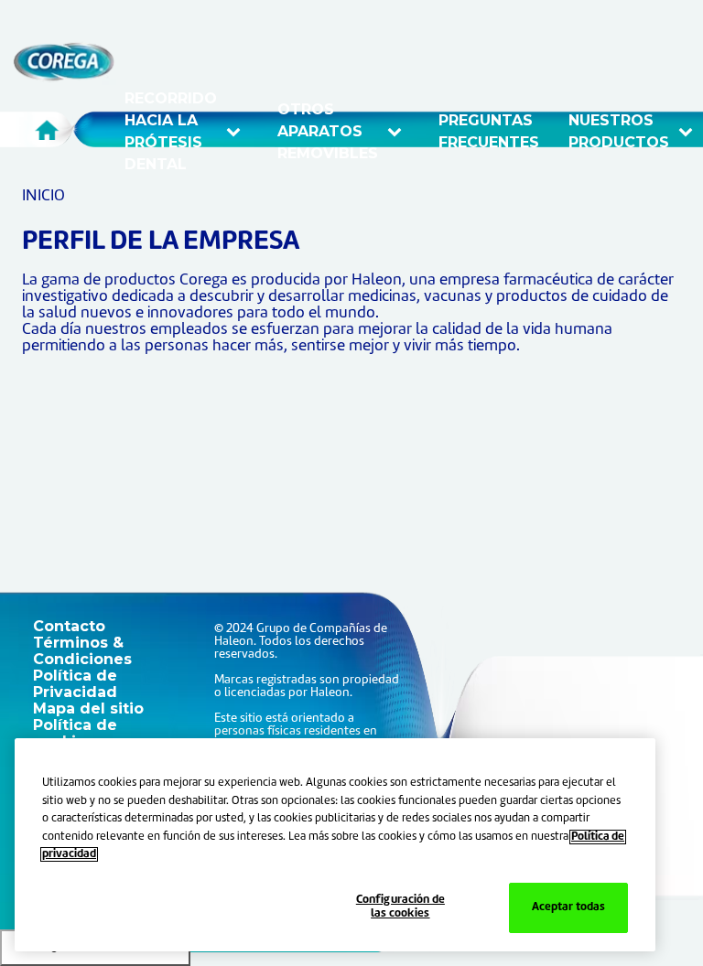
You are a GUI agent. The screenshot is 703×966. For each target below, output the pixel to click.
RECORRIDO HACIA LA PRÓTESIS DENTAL (173, 132)
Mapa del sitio (88, 708)
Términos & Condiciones (82, 651)
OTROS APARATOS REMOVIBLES (330, 132)
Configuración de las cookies (400, 907)
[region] (335, 844)
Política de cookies (75, 733)
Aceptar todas (569, 907)
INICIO (43, 196)
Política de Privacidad (75, 684)
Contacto (69, 626)
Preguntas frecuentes (488, 131)
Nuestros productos (624, 131)
